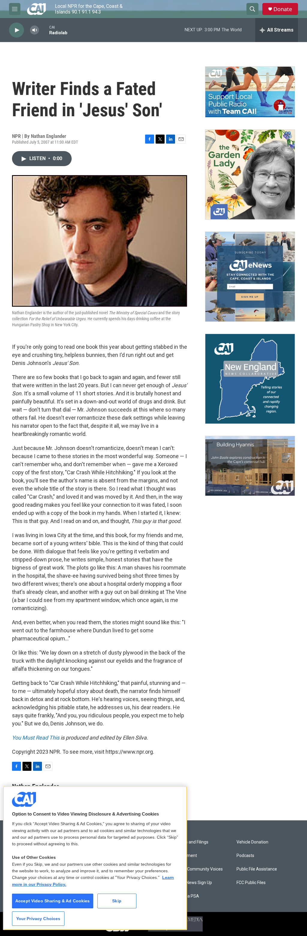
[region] (95, 858)
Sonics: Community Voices (198, 869)
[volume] (34, 30)
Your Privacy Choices (38, 918)
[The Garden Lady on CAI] (250, 174)
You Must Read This (35, 737)
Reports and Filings (190, 842)
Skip (116, 900)
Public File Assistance (257, 869)
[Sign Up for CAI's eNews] (250, 276)
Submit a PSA (186, 896)
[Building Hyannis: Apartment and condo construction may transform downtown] (250, 466)
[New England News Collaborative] (250, 379)
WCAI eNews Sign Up (192, 882)
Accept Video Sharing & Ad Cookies (52, 900)
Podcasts (245, 855)
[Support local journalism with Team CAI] (250, 92)
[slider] (44, 30)
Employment (185, 855)
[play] (16, 30)
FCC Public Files (251, 882)
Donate (282, 9)
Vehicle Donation (252, 842)
